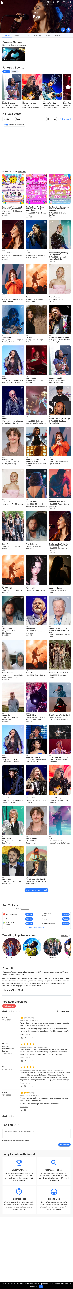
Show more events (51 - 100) (36, 890)
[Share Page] (68, 30)
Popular (15, 71)
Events (16, 35)
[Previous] (68, 87)
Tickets (26, 35)
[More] (31, 1038)
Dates (18, 119)
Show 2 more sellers (35, 927)
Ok (41, 1286)
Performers (37, 35)
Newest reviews (63, 1011)
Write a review (9, 1006)
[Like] (21, 1038)
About (48, 35)
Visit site (29, 914)
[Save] (63, 30)
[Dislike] (25, 1038)
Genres (7, 35)
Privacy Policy (59, 1284)
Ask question (64, 1145)
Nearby (6, 71)
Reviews (57, 35)
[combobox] (8, 119)
